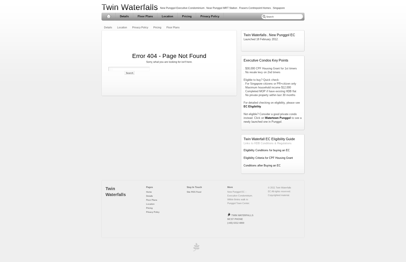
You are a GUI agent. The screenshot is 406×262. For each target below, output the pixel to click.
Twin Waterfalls (130, 7)
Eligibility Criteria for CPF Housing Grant (268, 157)
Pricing (187, 16)
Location (167, 16)
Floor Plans (145, 16)
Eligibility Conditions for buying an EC (267, 150)
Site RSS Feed (194, 192)
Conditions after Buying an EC (262, 165)
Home (109, 16)
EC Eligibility (252, 106)
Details (124, 16)
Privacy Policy (209, 16)
